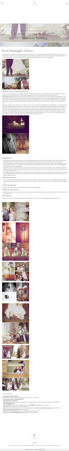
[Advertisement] (34, 15)
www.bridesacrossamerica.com (9, 96)
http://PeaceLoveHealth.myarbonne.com (44, 408)
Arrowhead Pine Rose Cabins (12, 409)
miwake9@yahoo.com (18, 412)
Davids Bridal (14, 400)
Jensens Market (13, 411)
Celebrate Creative (41, 449)
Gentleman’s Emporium (19, 399)
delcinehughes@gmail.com (9, 403)
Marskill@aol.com (33, 405)
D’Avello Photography (13, 396)
